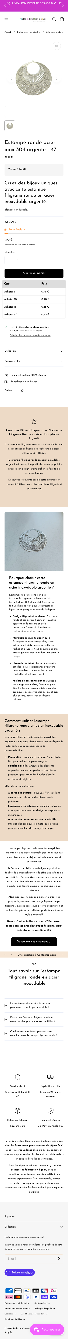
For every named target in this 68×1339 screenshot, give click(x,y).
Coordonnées (10, 1314)
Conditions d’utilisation (15, 1319)
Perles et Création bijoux (25, 1328)
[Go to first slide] (63, 6)
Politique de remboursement (17, 1309)
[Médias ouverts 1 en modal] (57, 46)
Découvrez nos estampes (32, 941)
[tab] (10, 126)
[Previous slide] (5, 6)
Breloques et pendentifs (28, 32)
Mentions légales (41, 1303)
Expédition (9, 245)
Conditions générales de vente (35, 1314)
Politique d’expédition (45, 1309)
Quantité (10, 252)
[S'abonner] (59, 1258)
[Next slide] (57, 78)
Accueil (8, 32)
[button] (6, 19)
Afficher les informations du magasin (30, 335)
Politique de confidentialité (17, 1303)
